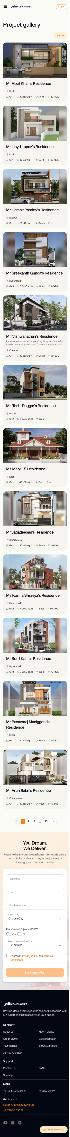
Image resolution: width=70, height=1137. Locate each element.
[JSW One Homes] (21, 6)
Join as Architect (12, 1052)
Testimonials (10, 1045)
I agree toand (32, 957)
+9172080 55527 (13, 1110)
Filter (62, 35)
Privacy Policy (30, 956)
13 (46, 821)
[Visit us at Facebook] (13, 1122)
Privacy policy (47, 1090)
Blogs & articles (48, 1045)
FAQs (42, 1068)
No (24, 934)
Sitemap (8, 1075)
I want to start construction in (20, 941)
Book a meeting (56, 1129)
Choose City (13, 914)
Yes (14, 934)
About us (8, 1031)
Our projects (10, 1038)
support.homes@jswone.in (18, 1104)
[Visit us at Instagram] (20, 1122)
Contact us (9, 1068)
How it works (46, 1031)
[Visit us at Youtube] (5, 1122)
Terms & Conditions (14, 1090)
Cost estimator (47, 1038)
